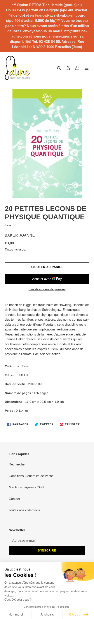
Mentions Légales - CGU (26, 487)
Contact (14, 499)
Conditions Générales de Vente (31, 476)
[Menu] (86, 68)
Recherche (16, 464)
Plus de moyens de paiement (47, 289)
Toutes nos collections (24, 510)
